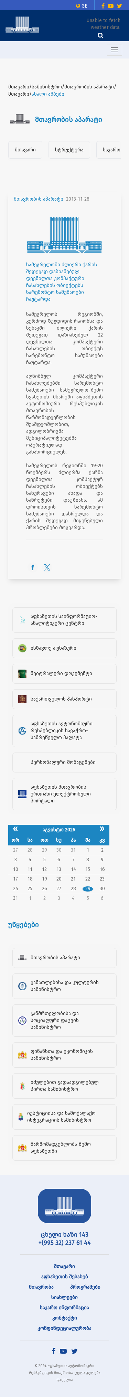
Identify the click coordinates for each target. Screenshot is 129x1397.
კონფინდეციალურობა (64, 1328)
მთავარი (25, 150)
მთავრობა (41, 1287)
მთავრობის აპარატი (38, 199)
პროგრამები (85, 1287)
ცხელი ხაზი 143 (64, 1234)
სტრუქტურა (69, 150)
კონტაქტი (64, 1318)
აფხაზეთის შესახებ (64, 1277)
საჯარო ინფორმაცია (64, 1308)
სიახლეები (64, 1297)
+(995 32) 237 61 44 (65, 1243)
